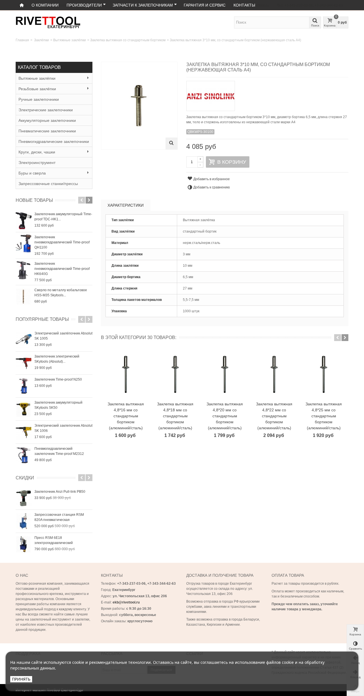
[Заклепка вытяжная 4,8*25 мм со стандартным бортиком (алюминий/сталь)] (324, 375)
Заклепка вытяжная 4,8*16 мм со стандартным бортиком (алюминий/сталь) (125, 416)
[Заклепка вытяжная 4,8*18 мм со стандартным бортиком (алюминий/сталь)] (175, 375)
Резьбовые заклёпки (37, 89)
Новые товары (34, 200)
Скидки (25, 477)
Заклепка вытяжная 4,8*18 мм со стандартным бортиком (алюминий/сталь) (175, 416)
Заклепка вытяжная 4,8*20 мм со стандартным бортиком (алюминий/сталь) (224, 416)
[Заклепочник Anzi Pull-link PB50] (24, 498)
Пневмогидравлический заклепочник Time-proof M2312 (59, 451)
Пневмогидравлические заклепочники (53, 141)
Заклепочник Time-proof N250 (58, 379)
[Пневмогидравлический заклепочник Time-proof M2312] (24, 455)
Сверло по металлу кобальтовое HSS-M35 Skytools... (60, 292)
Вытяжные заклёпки (69, 40)
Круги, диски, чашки (36, 152)
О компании (45, 5)
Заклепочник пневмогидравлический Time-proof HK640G (62, 269)
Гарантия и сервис (205, 5)
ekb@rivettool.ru (126, 602)
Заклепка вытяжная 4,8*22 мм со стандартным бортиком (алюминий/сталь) (274, 416)
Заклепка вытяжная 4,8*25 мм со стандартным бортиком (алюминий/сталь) (323, 416)
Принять (21, 679)
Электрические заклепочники (45, 110)
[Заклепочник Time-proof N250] (24, 386)
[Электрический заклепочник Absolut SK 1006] (24, 432)
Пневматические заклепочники (47, 131)
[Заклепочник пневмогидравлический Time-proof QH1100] (24, 244)
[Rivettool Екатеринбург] (48, 22)
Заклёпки (41, 40)
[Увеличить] (171, 143)
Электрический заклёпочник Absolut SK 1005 (63, 335)
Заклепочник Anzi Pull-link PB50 (59, 492)
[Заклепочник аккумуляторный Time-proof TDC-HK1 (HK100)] (24, 221)
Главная (22, 40)
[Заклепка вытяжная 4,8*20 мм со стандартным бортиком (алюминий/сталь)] (225, 375)
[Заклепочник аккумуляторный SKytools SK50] (24, 409)
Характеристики (125, 205)
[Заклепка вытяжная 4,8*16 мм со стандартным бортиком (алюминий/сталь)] (126, 375)
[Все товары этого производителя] (267, 94)
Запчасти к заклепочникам (143, 5)
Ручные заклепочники (38, 99)
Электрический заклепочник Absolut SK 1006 (63, 428)
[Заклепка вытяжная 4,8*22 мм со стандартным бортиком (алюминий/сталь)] (274, 375)
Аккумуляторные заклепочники (47, 120)
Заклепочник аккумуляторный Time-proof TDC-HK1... (63, 216)
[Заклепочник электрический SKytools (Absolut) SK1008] (24, 363)
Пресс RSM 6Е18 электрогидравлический (53, 540)
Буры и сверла (32, 173)
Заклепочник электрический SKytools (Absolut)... (56, 359)
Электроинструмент (36, 162)
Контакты (244, 5)
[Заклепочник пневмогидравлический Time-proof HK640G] (24, 270)
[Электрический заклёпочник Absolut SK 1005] (24, 340)
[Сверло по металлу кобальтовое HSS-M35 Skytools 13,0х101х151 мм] (24, 297)
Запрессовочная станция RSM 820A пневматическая (59, 517)
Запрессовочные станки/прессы (48, 183)
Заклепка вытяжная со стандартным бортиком (128, 40)
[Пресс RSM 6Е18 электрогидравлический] (24, 544)
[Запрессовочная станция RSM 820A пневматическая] (24, 521)
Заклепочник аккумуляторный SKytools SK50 (58, 405)
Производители (84, 5)
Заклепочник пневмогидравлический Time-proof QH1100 (62, 242)
